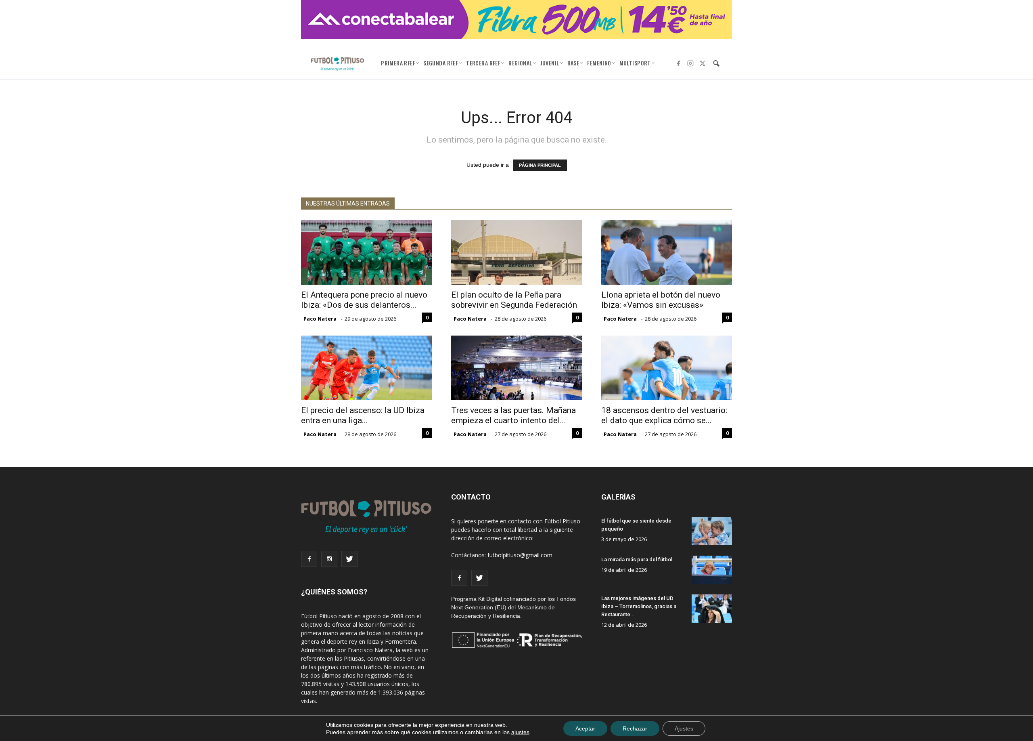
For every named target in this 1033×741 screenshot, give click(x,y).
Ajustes (684, 728)
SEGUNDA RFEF (440, 63)
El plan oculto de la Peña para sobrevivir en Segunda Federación (514, 300)
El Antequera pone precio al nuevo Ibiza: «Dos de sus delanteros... (364, 300)
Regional (520, 63)
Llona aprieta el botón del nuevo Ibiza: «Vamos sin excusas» (660, 300)
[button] (716, 63)
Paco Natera (320, 318)
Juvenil (549, 63)
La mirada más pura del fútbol (636, 559)
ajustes (520, 732)
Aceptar (585, 728)
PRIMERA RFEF (398, 63)
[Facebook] (678, 63)
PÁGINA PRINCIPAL (540, 165)
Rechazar (635, 728)
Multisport (635, 63)
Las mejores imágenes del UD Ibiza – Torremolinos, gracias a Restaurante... (638, 606)
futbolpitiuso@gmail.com (519, 555)
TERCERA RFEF (483, 63)
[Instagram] (690, 63)
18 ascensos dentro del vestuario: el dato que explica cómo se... (664, 415)
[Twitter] (702, 63)
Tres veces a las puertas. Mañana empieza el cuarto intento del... (513, 415)
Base (573, 63)
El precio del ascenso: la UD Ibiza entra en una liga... (362, 415)
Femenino (599, 63)
